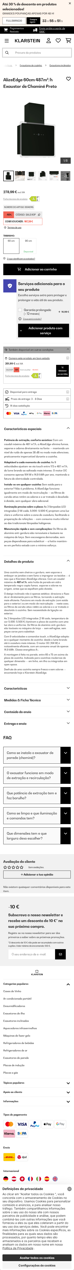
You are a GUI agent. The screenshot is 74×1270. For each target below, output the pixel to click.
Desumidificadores (14, 1006)
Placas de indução (13, 1065)
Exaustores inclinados (60, 65)
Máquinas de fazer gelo (16, 1035)
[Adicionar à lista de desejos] (68, 79)
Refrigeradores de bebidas (18, 1043)
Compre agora (33, 20)
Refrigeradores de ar (15, 1050)
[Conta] (48, 41)
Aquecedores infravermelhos (20, 1028)
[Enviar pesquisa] (7, 52)
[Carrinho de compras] (68, 40)
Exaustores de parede (16, 1057)
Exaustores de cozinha (31, 65)
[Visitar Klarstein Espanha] (46, 1178)
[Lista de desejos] (58, 40)
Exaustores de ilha (14, 1013)
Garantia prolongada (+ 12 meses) (37, 311)
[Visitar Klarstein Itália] (38, 1178)
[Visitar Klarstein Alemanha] (5, 1178)
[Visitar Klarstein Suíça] (22, 1178)
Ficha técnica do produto (15, 199)
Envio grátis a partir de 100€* (52, 30)
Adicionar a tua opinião (38, 874)
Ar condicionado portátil (17, 998)
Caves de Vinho (12, 991)
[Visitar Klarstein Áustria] (14, 1178)
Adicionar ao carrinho (40, 269)
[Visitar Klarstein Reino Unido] (55, 1178)
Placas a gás (10, 1072)
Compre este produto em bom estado (29, 358)
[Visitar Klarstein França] (30, 1178)
